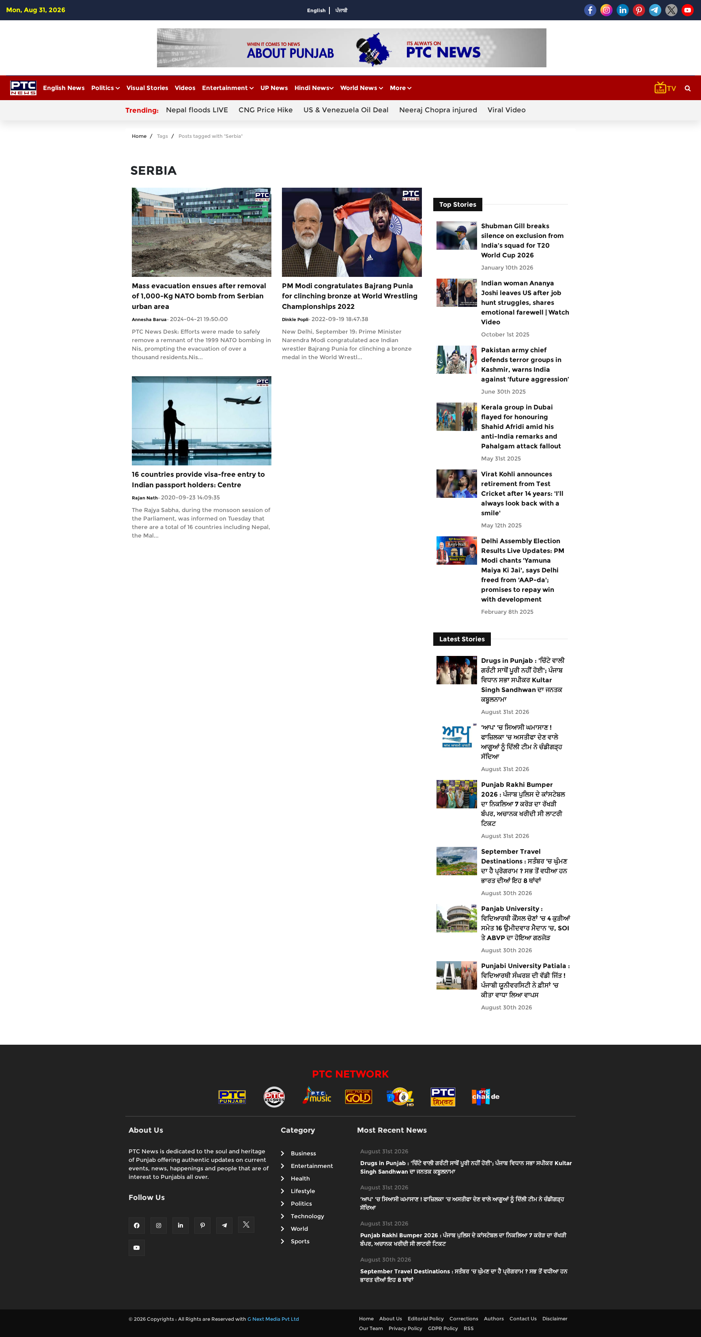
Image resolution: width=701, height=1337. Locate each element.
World (299, 1228)
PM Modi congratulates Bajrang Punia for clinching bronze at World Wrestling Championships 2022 (349, 296)
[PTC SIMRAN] (443, 1096)
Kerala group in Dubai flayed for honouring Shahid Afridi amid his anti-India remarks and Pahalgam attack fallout (521, 426)
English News (64, 88)
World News (359, 88)
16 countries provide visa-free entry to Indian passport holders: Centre (198, 479)
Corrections (463, 1319)
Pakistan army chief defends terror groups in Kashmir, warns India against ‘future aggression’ (525, 364)
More (398, 88)
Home (139, 136)
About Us (390, 1319)
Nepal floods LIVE (197, 110)
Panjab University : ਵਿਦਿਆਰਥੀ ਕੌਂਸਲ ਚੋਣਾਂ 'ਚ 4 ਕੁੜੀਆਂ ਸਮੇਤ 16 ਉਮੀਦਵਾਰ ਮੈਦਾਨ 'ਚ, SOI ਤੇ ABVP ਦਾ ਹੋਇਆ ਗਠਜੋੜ (525, 923)
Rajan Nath (145, 498)
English (316, 10)
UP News (274, 88)
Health (300, 1178)
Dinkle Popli (295, 319)
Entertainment (225, 88)
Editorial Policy (426, 1319)
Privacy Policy (405, 1328)
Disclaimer (555, 1319)
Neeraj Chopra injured (438, 110)
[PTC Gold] (358, 1096)
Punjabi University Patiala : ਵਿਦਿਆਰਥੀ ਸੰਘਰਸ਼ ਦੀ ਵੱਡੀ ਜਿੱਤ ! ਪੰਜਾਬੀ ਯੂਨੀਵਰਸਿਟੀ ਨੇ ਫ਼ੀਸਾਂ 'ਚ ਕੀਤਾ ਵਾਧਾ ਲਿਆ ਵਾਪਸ (525, 980)
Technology (307, 1216)
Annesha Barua (149, 319)
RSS (469, 1328)
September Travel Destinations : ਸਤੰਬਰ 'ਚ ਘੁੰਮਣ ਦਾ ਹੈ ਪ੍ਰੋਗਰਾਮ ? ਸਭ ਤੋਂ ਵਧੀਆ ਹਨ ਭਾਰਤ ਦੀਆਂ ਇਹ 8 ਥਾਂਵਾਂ (524, 866)
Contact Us (523, 1319)
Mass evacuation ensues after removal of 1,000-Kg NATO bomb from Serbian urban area (199, 296)
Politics (103, 88)
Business (303, 1153)
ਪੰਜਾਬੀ (341, 10)
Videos (185, 88)
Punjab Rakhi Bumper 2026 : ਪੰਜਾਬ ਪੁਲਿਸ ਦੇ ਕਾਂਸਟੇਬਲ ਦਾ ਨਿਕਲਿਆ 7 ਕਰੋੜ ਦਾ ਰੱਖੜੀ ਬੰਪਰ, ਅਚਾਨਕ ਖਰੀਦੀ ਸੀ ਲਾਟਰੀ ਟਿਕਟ (523, 804)
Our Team (371, 1328)
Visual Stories (147, 88)
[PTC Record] (274, 1096)
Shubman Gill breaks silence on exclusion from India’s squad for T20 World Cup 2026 (522, 240)
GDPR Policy (443, 1328)
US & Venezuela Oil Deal (346, 110)
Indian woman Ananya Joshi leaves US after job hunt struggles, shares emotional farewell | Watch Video (525, 302)
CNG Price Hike (266, 110)
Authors (494, 1319)
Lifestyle (303, 1191)
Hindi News (312, 88)
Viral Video (507, 110)
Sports (300, 1241)
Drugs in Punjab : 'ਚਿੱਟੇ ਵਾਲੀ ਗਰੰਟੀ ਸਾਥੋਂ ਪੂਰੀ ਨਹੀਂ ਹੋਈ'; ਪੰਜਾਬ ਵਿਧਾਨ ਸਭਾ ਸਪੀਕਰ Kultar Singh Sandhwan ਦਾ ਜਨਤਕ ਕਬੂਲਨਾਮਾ (523, 680)
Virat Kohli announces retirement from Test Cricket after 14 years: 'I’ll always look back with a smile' (522, 493)
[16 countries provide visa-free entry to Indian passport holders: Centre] (201, 420)
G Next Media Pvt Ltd (273, 1319)
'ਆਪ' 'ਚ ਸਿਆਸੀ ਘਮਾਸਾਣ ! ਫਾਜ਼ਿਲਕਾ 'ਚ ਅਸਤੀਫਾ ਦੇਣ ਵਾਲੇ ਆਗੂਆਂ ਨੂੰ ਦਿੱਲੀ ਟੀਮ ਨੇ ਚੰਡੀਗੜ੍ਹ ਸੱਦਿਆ (521, 742)
